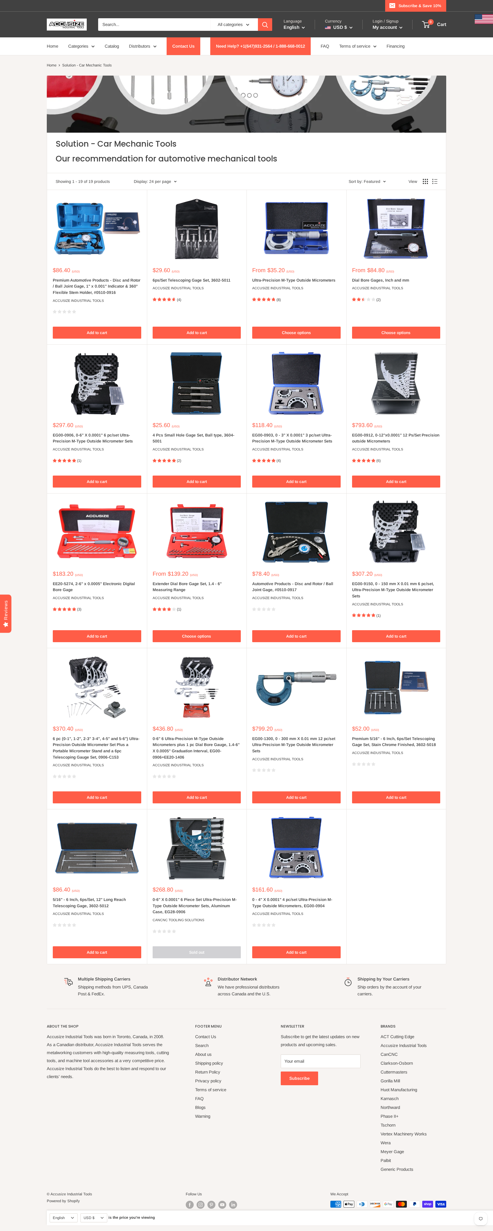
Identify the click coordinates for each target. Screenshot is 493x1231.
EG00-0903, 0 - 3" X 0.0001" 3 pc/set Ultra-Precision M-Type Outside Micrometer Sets (292, 438)
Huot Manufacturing (399, 1089)
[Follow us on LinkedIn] (233, 1205)
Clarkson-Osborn (397, 1063)
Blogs (200, 1107)
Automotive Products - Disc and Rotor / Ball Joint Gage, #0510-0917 (292, 586)
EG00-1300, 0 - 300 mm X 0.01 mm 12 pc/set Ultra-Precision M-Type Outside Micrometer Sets (293, 744)
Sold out (196, 952)
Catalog (112, 46)
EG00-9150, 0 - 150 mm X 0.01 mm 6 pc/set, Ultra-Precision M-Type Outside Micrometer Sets (393, 589)
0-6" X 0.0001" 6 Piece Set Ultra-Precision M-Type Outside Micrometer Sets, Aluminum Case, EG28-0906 (195, 905)
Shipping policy (209, 1063)
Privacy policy (208, 1080)
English (59, 1218)
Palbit (386, 1160)
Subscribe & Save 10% (420, 5)
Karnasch (390, 1098)
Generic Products (397, 1169)
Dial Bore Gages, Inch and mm (380, 280)
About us (203, 1054)
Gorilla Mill (390, 1080)
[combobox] (154, 24)
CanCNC (389, 1054)
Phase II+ (390, 1116)
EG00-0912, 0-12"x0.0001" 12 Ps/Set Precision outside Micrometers (395, 438)
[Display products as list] (434, 181)
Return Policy (207, 1072)
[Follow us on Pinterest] (211, 1205)
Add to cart (97, 332)
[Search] (265, 24)
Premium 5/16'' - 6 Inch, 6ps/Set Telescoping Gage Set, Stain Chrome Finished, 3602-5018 (394, 741)
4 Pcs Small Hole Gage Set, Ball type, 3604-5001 (194, 438)
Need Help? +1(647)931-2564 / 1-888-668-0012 (260, 46)
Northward (390, 1107)
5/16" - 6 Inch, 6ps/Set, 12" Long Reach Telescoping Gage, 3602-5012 (89, 902)
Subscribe (299, 1078)
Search (202, 1045)
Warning (202, 1116)
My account (385, 27)
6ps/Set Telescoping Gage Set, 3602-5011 (192, 280)
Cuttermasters (394, 1072)
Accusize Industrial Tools (78, 301)
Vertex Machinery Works (404, 1133)
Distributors (139, 46)
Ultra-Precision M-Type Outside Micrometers (294, 280)
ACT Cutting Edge (397, 1036)
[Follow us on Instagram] (201, 1205)
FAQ (325, 46)
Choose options (296, 332)
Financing (396, 46)
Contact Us (183, 46)
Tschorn (388, 1125)
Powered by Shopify (63, 1201)
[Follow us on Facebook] (190, 1205)
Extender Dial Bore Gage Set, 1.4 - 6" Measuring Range (187, 586)
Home (52, 46)
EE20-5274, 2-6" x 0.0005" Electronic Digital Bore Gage (94, 586)
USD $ (89, 1218)
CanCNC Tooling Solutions (178, 920)
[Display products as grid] (425, 181)
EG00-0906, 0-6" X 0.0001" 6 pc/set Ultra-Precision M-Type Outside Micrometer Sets (93, 438)
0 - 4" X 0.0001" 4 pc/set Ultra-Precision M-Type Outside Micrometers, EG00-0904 (292, 902)
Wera (386, 1142)
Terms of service (354, 46)
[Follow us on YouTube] (222, 1205)
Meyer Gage (392, 1151)
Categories (78, 46)
